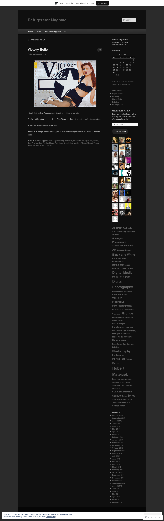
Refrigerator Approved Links (55, 31)
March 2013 (116, 434)
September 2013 (118, 418)
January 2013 (117, 440)
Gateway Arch (129, 309)
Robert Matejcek (74, 143)
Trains (118, 399)
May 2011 (116, 494)
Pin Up (51, 143)
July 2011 (116, 488)
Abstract (117, 227)
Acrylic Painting (58, 140)
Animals (115, 245)
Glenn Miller (65, 112)
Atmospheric (122, 250)
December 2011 (118, 475)
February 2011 (117, 502)
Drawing (115, 96)
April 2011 (116, 496)
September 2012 (118, 450)
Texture (124, 396)
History (95, 140)
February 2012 (117, 469)
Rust (118, 379)
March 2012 (116, 467)
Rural (114, 379)
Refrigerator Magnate (47, 19)
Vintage (115, 405)
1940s (49, 140)
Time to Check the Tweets (123, 81)
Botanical (117, 264)
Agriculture (131, 232)
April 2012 (116, 464)
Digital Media (117, 93)
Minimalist (125, 333)
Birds (129, 250)
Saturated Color (126, 379)
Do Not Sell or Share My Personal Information (91, 512)
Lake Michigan (118, 323)
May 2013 (116, 429)
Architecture (126, 245)
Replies (48, 145)
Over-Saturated (129, 344)
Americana (77, 140)
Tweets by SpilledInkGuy (121, 84)
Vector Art (126, 402)
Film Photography (122, 305)
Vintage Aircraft (87, 143)
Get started (102, 3)
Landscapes (129, 327)
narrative (128, 336)
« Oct (117, 75)
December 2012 (118, 442)
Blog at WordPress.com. (65, 512)
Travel (114, 402)
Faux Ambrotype (125, 291)
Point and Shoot (120, 131)
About (39, 31)
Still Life (117, 395)
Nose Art (31, 143)
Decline (130, 268)
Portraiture (59, 143)
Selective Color (119, 385)
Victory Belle (38, 49)
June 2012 (116, 459)
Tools (114, 399)
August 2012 (117, 453)
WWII (42, 145)
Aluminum (68, 140)
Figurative (88, 140)
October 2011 (117, 480)
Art (83, 140)
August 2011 (117, 486)
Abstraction (128, 228)
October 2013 (117, 415)
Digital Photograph (121, 276)
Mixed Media (117, 99)
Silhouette (116, 388)
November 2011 (118, 478)
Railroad (129, 359)
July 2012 (116, 456)
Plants (115, 355)
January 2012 (117, 472)
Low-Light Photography (127, 331)
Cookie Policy (51, 516)
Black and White (123, 254)
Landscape (118, 327)
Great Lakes (116, 314)
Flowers (115, 309)
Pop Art (121, 355)
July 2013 (116, 423)
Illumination (129, 317)
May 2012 (116, 461)
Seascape (126, 382)
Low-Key (115, 331)
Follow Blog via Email (121, 111)
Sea (121, 382)
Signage (129, 385)
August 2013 (117, 421)
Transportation (126, 399)
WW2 (37, 145)
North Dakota (117, 344)
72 (100, 50)
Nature (116, 340)
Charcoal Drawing (119, 268)
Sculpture (115, 382)
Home (30, 31)
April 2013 (116, 431)
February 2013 (117, 437)
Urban (119, 403)
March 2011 (116, 499)
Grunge (127, 313)
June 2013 (116, 426)
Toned (132, 395)
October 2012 (117, 448)
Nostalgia (38, 143)
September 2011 (118, 483)
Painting (37, 140)
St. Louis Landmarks (122, 391)
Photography (117, 104)
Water (122, 405)
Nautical (123, 341)
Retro (66, 143)
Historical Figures (118, 317)
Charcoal (126, 265)
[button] (65, 83)
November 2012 (118, 445)
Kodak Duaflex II (117, 321)
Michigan (116, 333)
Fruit (122, 309)
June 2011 (116, 491)
